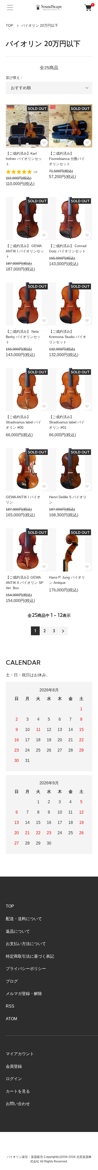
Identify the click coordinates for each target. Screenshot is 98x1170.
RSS (10, 1006)
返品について (18, 931)
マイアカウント (20, 1054)
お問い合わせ (18, 1103)
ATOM (11, 1019)
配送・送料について (24, 919)
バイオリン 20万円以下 (39, 25)
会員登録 (14, 1066)
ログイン (14, 1079)
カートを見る (18, 1091)
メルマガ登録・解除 (24, 993)
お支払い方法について (26, 944)
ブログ (12, 981)
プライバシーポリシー (26, 968)
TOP (9, 25)
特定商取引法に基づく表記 (30, 956)
